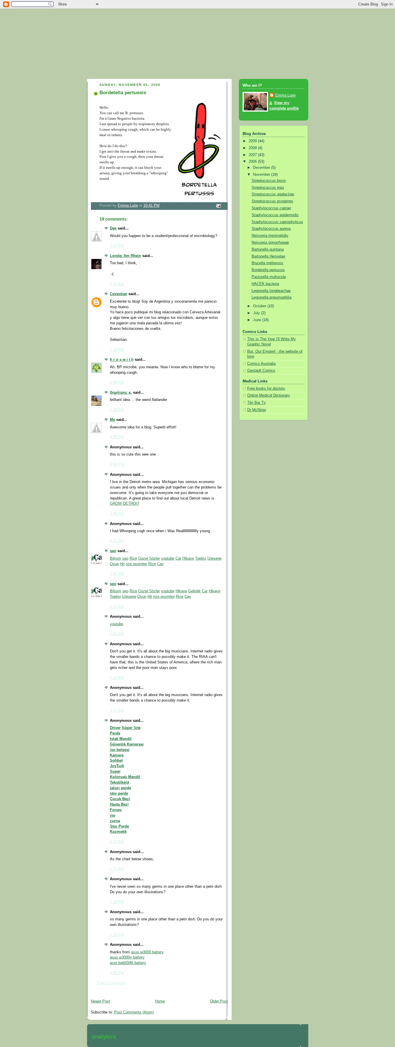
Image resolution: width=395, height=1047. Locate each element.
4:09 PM (117, 437)
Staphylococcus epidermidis (275, 215)
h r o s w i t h (122, 360)
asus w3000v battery (127, 957)
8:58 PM (117, 973)
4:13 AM (117, 284)
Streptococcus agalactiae (273, 194)
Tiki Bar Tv (256, 403)
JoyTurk (117, 766)
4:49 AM (117, 514)
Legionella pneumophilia (271, 297)
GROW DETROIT (124, 504)
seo (113, 551)
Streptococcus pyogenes (272, 201)
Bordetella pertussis (268, 270)
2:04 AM (117, 574)
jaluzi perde (120, 788)
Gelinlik (194, 591)
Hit (122, 564)
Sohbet (116, 761)
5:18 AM (117, 350)
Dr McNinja (256, 410)
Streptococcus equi (268, 188)
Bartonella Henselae (268, 256)
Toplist (200, 558)
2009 (253, 141)
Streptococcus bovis (269, 181)
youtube (167, 558)
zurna (115, 821)
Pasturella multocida (269, 277)
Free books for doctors (266, 388)
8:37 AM (117, 842)
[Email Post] (218, 206)
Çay (160, 564)
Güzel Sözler (149, 558)
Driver (115, 728)
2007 (253, 155)
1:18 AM (117, 902)
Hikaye (188, 558)
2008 (253, 148)
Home (160, 1001)
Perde (115, 733)
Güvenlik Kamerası (127, 744)
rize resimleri (136, 564)
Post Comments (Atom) (134, 1012)
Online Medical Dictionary (268, 395)
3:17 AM (117, 246)
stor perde (119, 793)
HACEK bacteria (265, 284)
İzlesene (214, 558)
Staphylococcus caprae (271, 208)
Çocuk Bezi (120, 799)
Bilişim (115, 558)
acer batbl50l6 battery (128, 963)
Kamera (116, 755)
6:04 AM (117, 382)
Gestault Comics (261, 371)
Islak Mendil (121, 739)
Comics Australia (261, 364)
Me (112, 420)
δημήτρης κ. (121, 393)
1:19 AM (117, 935)
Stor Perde (119, 826)
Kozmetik (118, 832)
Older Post (219, 1001)
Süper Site (131, 728)
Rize (133, 558)
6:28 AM (117, 410)
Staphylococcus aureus (271, 229)
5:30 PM (117, 465)
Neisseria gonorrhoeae (270, 243)
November (262, 175)
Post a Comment (111, 983)
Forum (116, 810)
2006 (253, 162)
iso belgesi (120, 750)
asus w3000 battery (147, 952)
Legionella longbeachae (271, 291)
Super (115, 771)
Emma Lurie (285, 95)
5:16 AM (117, 541)
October (260, 306)
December (262, 168)
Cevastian (118, 294)
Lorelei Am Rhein (125, 256)
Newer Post (100, 1001)
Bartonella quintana (268, 249)
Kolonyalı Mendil (125, 777)
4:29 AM (117, 678)
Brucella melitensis (267, 263)
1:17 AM (117, 869)
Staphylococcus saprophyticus (277, 222)
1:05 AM (117, 634)
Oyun (114, 564)
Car (178, 558)
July (257, 313)
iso (112, 815)
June (257, 320)
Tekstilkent (119, 782)
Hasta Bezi (119, 804)
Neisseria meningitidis (270, 236)
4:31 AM (117, 711)
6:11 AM (116, 607)
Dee (113, 228)
